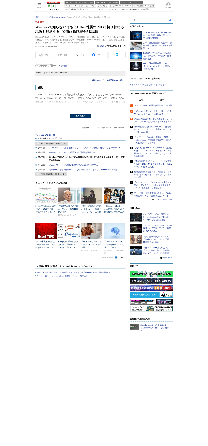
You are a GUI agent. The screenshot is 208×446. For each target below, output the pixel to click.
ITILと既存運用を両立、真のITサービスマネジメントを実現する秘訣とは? (157, 66)
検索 (170, 20)
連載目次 (62, 66)
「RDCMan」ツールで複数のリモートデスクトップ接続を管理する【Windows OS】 (85, 148)
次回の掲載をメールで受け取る (50, 138)
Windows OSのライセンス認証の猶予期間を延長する (72, 152)
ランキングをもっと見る (163, 199)
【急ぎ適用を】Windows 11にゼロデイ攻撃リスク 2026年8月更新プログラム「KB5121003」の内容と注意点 (153, 164)
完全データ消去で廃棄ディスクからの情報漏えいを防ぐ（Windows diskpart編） (84, 170)
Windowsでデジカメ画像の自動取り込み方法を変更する (73, 165)
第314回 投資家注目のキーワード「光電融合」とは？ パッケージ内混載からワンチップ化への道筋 (152, 129)
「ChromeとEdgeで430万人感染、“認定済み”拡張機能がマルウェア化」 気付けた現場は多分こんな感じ (114, 212)
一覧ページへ (167, 258)
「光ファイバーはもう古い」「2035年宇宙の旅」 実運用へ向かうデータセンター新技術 (157, 250)
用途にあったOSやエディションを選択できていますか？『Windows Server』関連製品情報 (73, 272)
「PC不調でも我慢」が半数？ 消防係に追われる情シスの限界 (91, 244)
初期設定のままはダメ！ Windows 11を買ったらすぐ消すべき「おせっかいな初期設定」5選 (152, 174)
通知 (65, 55)
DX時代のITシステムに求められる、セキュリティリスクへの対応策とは (157, 56)
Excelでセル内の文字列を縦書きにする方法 (153, 105)
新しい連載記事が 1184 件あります (53, 144)
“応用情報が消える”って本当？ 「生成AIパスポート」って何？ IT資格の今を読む (158, 239)
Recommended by (108, 257)
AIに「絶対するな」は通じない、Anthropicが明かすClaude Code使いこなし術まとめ (156, 217)
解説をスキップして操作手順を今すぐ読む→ (109, 80)
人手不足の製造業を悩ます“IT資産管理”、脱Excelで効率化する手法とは (157, 45)
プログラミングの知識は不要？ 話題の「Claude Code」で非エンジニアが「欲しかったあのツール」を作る (153, 140)
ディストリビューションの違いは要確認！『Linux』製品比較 (62, 276)
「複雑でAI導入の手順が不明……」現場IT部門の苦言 (68, 209)
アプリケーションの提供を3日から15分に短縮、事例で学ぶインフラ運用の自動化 (157, 35)
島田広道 (101, 46)
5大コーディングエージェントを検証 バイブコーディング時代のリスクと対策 (157, 228)
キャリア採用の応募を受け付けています (148, 85)
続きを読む (80, 116)
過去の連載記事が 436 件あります (53, 174)
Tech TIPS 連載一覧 (45, 135)
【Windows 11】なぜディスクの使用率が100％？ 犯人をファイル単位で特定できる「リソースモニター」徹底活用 (152, 185)
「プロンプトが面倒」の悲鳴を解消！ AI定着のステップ (114, 244)
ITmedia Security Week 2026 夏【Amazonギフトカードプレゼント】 (154, 328)
